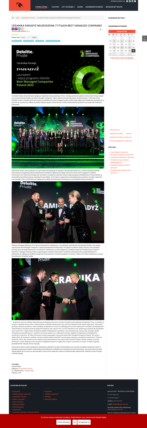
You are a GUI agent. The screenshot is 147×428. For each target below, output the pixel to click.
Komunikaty (16, 391)
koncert (128, 133)
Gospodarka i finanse (28, 18)
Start (17, 18)
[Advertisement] (58, 359)
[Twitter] (130, 1)
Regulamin (48, 391)
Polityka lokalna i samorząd (21, 394)
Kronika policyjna (18, 407)
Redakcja (48, 397)
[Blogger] (22, 29)
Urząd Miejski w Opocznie (119, 152)
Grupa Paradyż (39, 41)
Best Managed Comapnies (53, 41)
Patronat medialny (51, 399)
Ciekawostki (16, 409)
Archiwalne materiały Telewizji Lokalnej (25, 412)
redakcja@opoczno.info (120, 404)
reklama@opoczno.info (115, 409)
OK (75, 422)
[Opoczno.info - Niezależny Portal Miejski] (19, 5)
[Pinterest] (16, 29)
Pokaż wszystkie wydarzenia (122, 58)
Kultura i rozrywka (18, 399)
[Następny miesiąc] (133, 31)
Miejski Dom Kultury (116, 133)
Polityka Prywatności (51, 394)
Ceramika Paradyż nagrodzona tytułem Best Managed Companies (57, 25)
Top (144, 40)
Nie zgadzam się (84, 422)
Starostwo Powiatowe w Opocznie (121, 155)
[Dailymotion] (133, 1)
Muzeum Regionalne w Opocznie (121, 141)
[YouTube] (135, 1)
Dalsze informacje (64, 422)
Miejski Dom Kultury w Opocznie (121, 137)
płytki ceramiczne (16, 41)
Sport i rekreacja (17, 402)
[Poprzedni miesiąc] (110, 31)
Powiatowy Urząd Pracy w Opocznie (122, 157)
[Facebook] (127, 1)
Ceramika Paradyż (28, 41)
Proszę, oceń (15, 37)
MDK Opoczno (115, 130)
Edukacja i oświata (18, 404)
